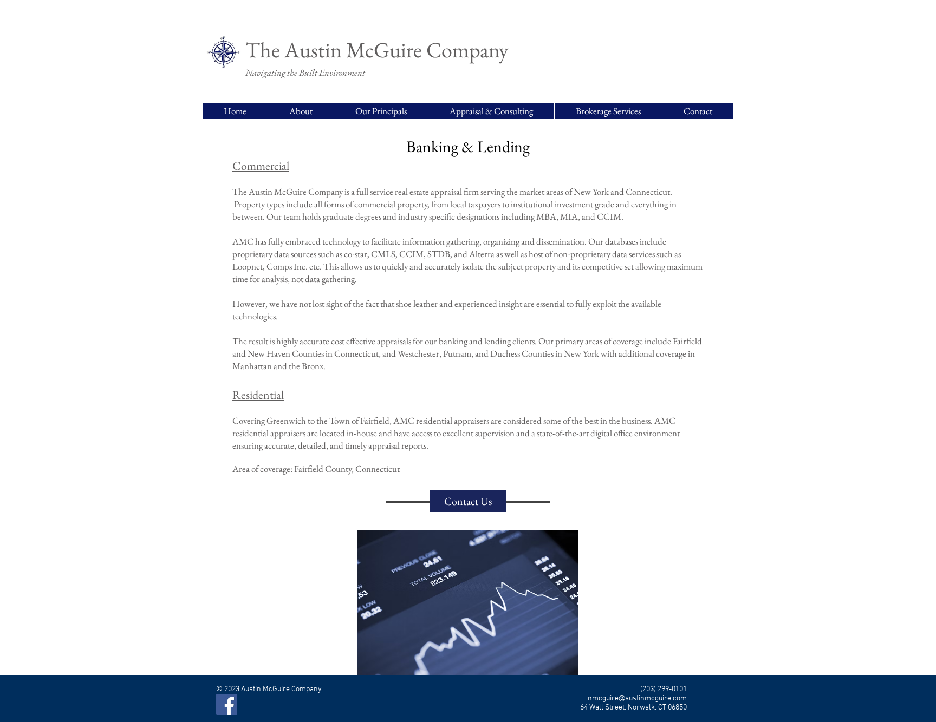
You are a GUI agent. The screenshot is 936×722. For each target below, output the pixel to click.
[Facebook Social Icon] (226, 704)
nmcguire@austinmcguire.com (637, 698)
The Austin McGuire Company (377, 50)
